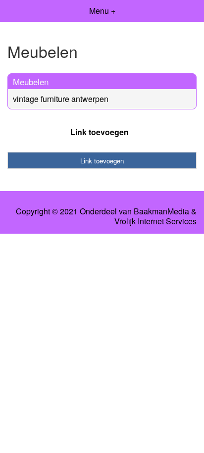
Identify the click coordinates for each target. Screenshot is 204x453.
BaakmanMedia (161, 211)
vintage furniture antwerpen (60, 98)
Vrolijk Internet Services (155, 221)
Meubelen (31, 81)
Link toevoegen (99, 132)
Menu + (102, 10)
